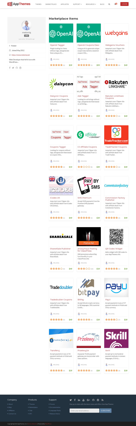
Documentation (55, 407)
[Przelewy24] (89, 338)
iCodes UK (55, 198)
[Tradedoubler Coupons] (61, 287)
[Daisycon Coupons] (61, 83)
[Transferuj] (61, 338)
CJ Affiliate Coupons (87, 147)
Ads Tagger (83, 96)
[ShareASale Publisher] (61, 236)
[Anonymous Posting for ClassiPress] (89, 236)
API (30, 414)
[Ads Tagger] (89, 83)
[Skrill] (116, 338)
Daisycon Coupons (59, 96)
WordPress (48, 424)
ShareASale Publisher (60, 249)
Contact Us (12, 414)
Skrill (107, 350)
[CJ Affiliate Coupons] (89, 134)
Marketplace (51, 4)
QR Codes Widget (113, 249)
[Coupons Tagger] (61, 134)
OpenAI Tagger (57, 45)
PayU (107, 300)
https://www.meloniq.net (21, 55)
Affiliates (65, 4)
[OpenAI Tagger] (61, 33)
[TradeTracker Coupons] (116, 134)
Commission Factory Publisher (115, 199)
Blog (102, 4)
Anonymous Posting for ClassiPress (87, 250)
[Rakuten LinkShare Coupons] (116, 83)
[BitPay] (89, 287)
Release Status (55, 414)
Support (77, 4)
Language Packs (55, 410)
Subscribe (105, 411)
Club (30, 410)
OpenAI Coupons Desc (88, 45)
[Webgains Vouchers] (116, 33)
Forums (52, 404)
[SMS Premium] (89, 185)
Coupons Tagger (58, 147)
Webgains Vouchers (114, 45)
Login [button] (124, 4)
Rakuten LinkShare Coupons (114, 97)
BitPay (81, 300)
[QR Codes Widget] (116, 236)
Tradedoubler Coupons (61, 300)
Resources (90, 4)
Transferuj (55, 350)
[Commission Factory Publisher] (116, 185)
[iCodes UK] (61, 185)
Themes (38, 4)
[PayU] (116, 287)
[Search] (109, 4)
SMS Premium (84, 198)
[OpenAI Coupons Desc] (89, 33)
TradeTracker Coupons (116, 147)
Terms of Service (32, 424)
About (10, 404)
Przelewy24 (83, 350)
